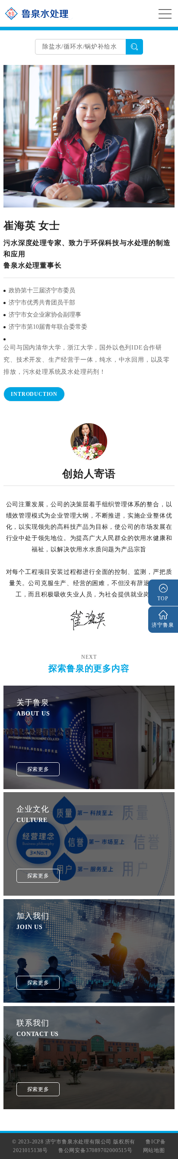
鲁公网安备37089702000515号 (95, 1150)
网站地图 (154, 1150)
